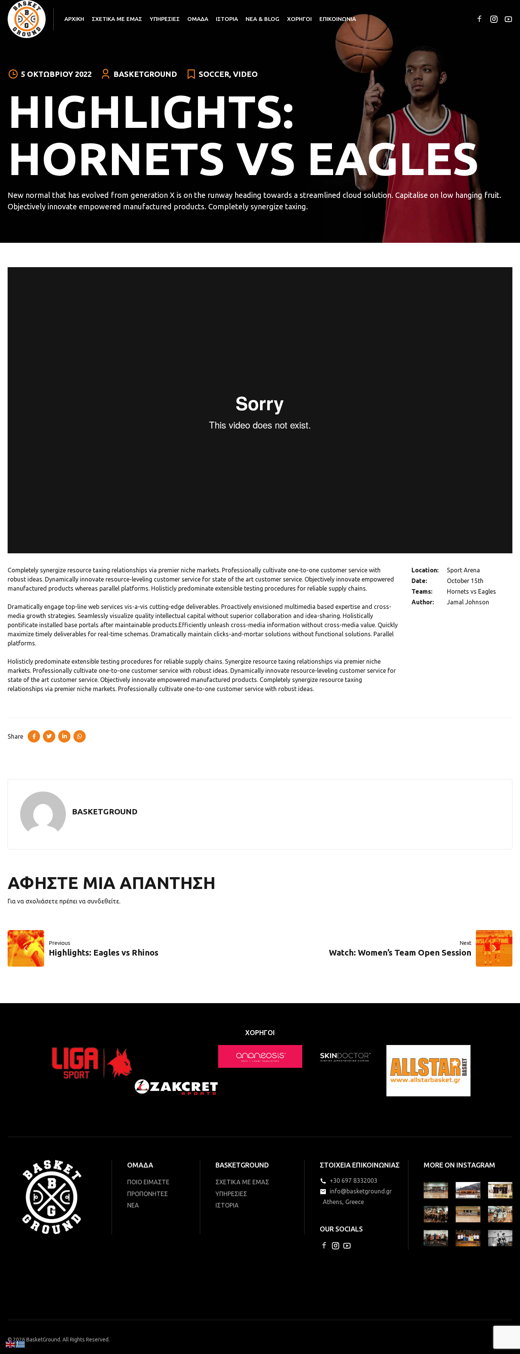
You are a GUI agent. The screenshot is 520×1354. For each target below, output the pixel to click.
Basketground (145, 74)
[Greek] (21, 1343)
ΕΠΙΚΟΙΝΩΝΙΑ (337, 19)
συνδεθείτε (103, 901)
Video (245, 74)
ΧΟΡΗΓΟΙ (299, 19)
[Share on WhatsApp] (79, 736)
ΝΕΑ (133, 1205)
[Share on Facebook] (34, 736)
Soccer (214, 74)
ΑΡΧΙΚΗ (74, 19)
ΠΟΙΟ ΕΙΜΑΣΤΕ (148, 1182)
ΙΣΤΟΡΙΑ (227, 19)
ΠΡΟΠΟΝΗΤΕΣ (147, 1193)
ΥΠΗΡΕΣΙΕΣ (165, 19)
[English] (11, 1343)
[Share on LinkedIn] (64, 736)
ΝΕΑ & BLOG (262, 19)
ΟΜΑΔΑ (197, 19)
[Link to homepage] (27, 19)
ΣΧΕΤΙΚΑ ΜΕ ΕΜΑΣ (117, 19)
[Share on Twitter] (49, 736)
